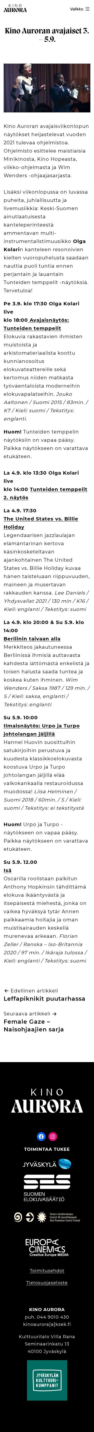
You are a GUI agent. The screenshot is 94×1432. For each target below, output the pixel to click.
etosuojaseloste (49, 1282)
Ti (28, 1282)
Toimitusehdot (47, 1270)
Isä (8, 870)
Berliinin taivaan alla (32, 639)
